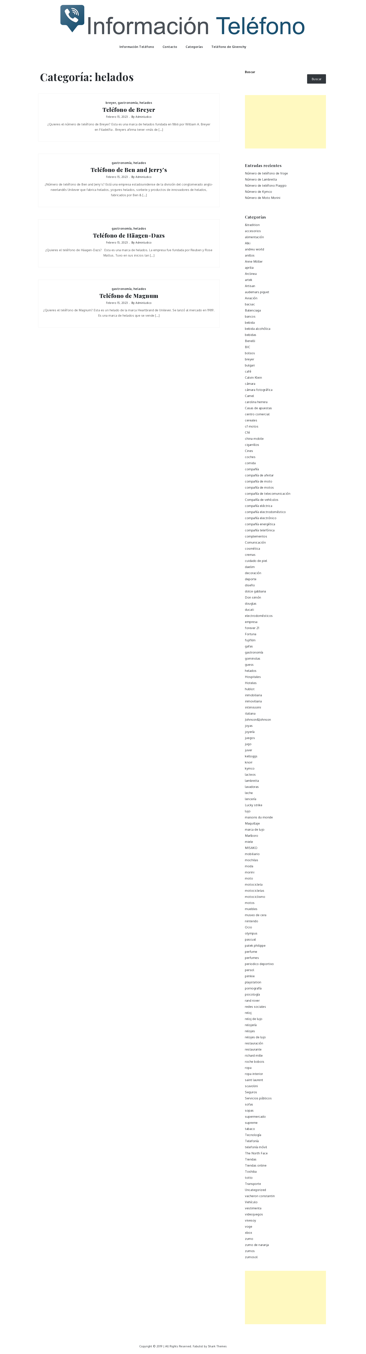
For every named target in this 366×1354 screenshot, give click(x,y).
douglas (251, 603)
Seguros (251, 1092)
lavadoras (252, 787)
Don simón (253, 597)
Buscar (250, 72)
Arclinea (251, 274)
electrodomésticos (259, 616)
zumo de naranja (257, 1245)
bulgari (250, 365)
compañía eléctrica (258, 506)
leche (249, 793)
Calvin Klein (253, 377)
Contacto (170, 47)
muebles (251, 909)
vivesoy (250, 1220)
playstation (253, 982)
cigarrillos (252, 445)
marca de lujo (255, 829)
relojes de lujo (255, 1037)
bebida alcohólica (257, 329)
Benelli (250, 341)
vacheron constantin (260, 1196)
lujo (247, 811)
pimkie (250, 976)
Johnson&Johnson (258, 719)
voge (248, 1226)
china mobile (254, 439)
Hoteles (251, 683)
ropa (248, 1068)
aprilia (249, 268)
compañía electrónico (260, 518)
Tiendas (251, 1159)
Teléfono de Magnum (129, 295)
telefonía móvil (256, 1147)
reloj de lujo (253, 1019)
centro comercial (257, 414)
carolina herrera (256, 402)
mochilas (251, 860)
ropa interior (254, 1074)
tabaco (250, 1129)
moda (249, 866)
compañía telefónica (260, 530)
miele (249, 842)
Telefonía (252, 1141)
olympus (251, 933)
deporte (251, 579)
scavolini (251, 1086)
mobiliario (252, 854)
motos (250, 903)
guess (249, 665)
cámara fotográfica (258, 390)
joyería (250, 732)
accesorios (253, 231)
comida (250, 463)
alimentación (254, 237)
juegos (250, 738)
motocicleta (254, 884)
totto (249, 1178)
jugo (248, 744)
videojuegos (254, 1214)
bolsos (250, 353)
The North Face (256, 1153)
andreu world (254, 249)
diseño (250, 585)
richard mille (254, 1055)
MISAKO (251, 848)
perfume (251, 952)
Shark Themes (217, 1346)
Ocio (248, 927)
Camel (249, 396)
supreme (251, 1123)
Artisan (250, 286)
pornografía (253, 988)
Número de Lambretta (261, 179)
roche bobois (254, 1062)
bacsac (250, 304)
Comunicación (255, 542)
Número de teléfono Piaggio (266, 185)
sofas (249, 1104)
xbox (248, 1233)
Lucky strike (253, 805)
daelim (250, 567)
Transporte (253, 1184)
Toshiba (251, 1171)
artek (248, 280)
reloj (248, 1013)
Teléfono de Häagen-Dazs (129, 235)
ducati (249, 610)
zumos (250, 1251)
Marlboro (251, 836)
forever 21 (252, 628)
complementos (256, 536)
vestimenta (253, 1208)
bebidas (250, 335)
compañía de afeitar (259, 475)
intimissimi (253, 707)
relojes (250, 1031)
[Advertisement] (285, 121)
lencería (250, 799)
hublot (249, 689)
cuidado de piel (256, 561)
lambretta (252, 781)
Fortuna (250, 634)
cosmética (252, 548)
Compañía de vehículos (262, 500)
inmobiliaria (253, 695)
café (248, 371)
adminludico (144, 116)
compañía (252, 469)
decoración (253, 573)
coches (250, 457)
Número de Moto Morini (262, 198)
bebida (250, 322)
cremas (250, 555)
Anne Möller (254, 261)
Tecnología (253, 1135)
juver (248, 750)
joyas (249, 726)
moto (249, 878)
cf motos (251, 426)
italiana (250, 713)
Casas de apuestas (258, 408)
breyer (111, 103)
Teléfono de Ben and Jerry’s (129, 169)
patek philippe (255, 945)
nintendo (251, 921)
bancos (250, 316)
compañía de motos (259, 487)
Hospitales (253, 677)
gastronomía (128, 103)
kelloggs (251, 756)
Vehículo (251, 1202)
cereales (251, 420)
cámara (250, 384)
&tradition (252, 225)
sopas (249, 1110)
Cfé (247, 432)
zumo (249, 1239)
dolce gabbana (255, 591)
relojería (251, 1025)
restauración (254, 1043)
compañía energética (260, 524)
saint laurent (254, 1080)
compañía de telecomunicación (267, 493)
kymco (250, 768)
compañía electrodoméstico (265, 512)
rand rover (252, 1000)
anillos (250, 255)
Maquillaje (252, 823)
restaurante (253, 1049)
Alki (247, 243)
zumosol (251, 1257)
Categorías (194, 47)
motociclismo (255, 897)
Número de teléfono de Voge (266, 173)
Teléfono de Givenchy (228, 47)
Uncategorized (255, 1190)
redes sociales (255, 1007)
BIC (247, 347)
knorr (249, 762)
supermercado (255, 1116)
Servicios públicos (258, 1098)
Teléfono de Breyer (129, 109)
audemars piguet (257, 292)
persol (249, 970)
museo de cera (255, 915)
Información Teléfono (137, 47)
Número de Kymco (258, 192)
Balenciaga (253, 310)
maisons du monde (259, 817)
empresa (251, 622)
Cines (249, 451)
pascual (250, 939)
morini (249, 872)
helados (146, 103)
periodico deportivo (259, 964)
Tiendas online (255, 1165)
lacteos (250, 774)
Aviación (251, 298)
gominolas (252, 658)
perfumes (252, 958)
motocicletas (254, 890)
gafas (249, 646)
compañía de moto (258, 481)
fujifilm (250, 640)
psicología (252, 994)
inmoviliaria (253, 701)
